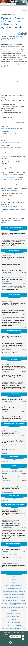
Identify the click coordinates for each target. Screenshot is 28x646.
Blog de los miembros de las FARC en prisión (14, 628)
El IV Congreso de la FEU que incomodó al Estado (11, 432)
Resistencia (14, 610)
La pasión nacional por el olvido (11, 264)
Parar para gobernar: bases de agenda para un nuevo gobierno (13, 244)
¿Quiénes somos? (15, 636)
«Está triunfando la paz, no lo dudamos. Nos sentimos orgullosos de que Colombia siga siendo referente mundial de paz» (14, 323)
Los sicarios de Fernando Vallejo (12, 270)
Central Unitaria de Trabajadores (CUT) (14, 585)
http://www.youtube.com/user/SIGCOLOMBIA (12, 123)
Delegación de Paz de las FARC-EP (9, 517)
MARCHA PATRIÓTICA (14, 393)
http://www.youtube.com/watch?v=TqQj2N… (15, 190)
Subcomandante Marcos (7, 283)
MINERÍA (14, 465)
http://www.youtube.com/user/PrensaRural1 (12, 142)
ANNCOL (14, 579)
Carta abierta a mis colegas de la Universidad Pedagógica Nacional (12, 376)
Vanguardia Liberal (6, 560)
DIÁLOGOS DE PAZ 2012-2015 (14, 294)
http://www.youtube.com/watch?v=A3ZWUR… (12, 179)
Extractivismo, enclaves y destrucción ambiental (13, 477)
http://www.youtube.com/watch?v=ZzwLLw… (12, 174)
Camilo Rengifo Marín (6, 349)
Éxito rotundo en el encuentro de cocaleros (12, 408)
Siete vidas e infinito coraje (10, 289)
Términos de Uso (12, 634)
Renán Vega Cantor (6, 480)
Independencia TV (9, 36)
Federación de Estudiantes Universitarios (14, 594)
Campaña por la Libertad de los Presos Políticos (14, 600)
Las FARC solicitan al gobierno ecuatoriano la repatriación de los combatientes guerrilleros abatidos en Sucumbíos (13, 512)
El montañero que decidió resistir (12, 471)
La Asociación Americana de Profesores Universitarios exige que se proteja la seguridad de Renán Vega (13, 387)
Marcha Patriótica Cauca (7, 411)
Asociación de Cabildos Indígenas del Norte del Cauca (14, 607)
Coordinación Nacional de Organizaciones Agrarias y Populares (14, 603)
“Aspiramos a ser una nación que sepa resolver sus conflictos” (13, 304)
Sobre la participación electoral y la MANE (12, 441)
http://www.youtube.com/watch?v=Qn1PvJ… (12, 206)
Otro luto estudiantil (8, 450)
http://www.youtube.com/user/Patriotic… (11, 147)
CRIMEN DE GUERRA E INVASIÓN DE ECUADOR (14, 504)
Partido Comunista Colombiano (14, 613)
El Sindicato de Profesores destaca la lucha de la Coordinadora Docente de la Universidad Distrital (13, 367)
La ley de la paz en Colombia (10, 353)
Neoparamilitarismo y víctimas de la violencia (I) (13, 258)
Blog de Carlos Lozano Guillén (14, 625)
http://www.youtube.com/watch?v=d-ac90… (12, 185)
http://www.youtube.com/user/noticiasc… (11, 133)
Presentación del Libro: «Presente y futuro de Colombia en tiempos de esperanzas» (12, 279)
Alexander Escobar (6, 435)
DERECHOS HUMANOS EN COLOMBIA (14, 330)
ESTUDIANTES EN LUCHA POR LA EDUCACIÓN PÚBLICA (14, 424)
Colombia (12, 38)
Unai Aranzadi (5, 551)
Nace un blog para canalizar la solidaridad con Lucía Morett (11, 524)
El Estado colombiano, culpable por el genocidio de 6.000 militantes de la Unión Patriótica (13, 345)
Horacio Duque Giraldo (6, 261)
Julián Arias (4, 473)
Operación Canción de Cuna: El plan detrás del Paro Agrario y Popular (12, 417)
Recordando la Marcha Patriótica (12, 399)
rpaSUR (3, 314)
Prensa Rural (14, 582)
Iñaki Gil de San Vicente (7, 401)
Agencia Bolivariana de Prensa (14, 588)
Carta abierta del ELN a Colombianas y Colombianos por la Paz (13, 566)
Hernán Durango (5, 371)
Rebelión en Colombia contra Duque (14, 227)
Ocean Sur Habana (5, 291)
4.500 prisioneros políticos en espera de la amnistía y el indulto (13, 311)
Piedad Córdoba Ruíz (6, 247)
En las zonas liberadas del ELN (11, 549)
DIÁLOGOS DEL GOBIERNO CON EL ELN (14, 543)
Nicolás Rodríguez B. (6, 568)
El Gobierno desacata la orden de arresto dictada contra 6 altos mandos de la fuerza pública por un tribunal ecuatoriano (13, 536)
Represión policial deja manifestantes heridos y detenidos (13, 234)
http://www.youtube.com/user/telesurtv (15, 137)
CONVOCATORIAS (14, 456)
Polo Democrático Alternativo (14, 616)
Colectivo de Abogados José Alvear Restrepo (14, 591)
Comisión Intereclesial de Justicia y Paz (14, 597)
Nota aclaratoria (14, 495)
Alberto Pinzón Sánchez (7, 266)
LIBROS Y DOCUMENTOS (14, 250)
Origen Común (18, 36)
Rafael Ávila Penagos (6, 379)
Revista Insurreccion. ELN (14, 622)
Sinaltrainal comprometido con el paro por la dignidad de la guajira (13, 487)
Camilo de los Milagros (6, 272)
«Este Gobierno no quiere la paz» (12, 558)
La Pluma (14, 619)
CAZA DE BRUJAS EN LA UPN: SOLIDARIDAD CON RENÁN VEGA (14, 358)
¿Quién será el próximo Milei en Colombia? (11, 337)
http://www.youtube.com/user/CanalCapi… (11, 128)
